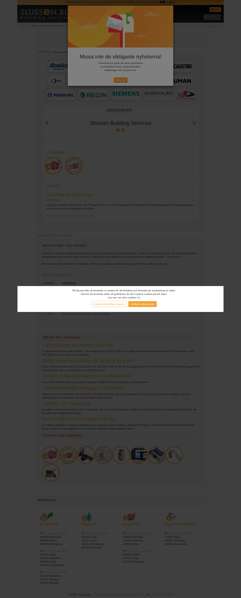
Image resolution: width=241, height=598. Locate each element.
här (138, 297)
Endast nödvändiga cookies (109, 304)
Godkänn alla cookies (143, 304)
